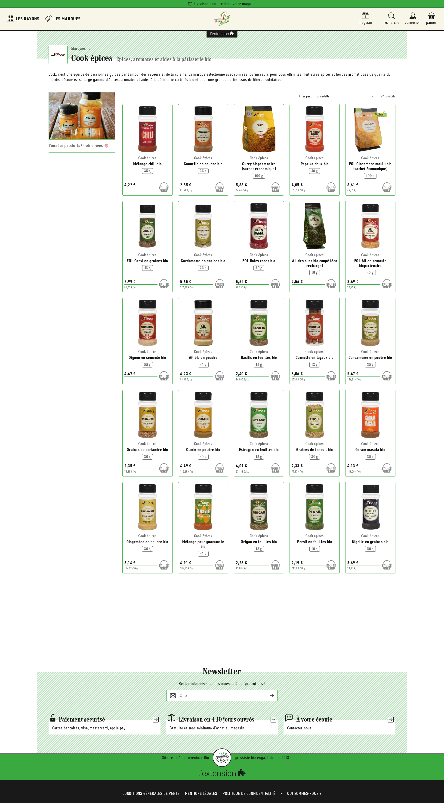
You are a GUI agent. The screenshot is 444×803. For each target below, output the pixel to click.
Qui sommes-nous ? (304, 793)
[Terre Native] (222, 18)
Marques (78, 49)
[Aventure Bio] (222, 757)
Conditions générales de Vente (151, 793)
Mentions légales (201, 793)
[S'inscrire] (268, 695)
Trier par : (305, 96)
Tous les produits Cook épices (76, 145)
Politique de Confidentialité (249, 793)
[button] (391, 18)
